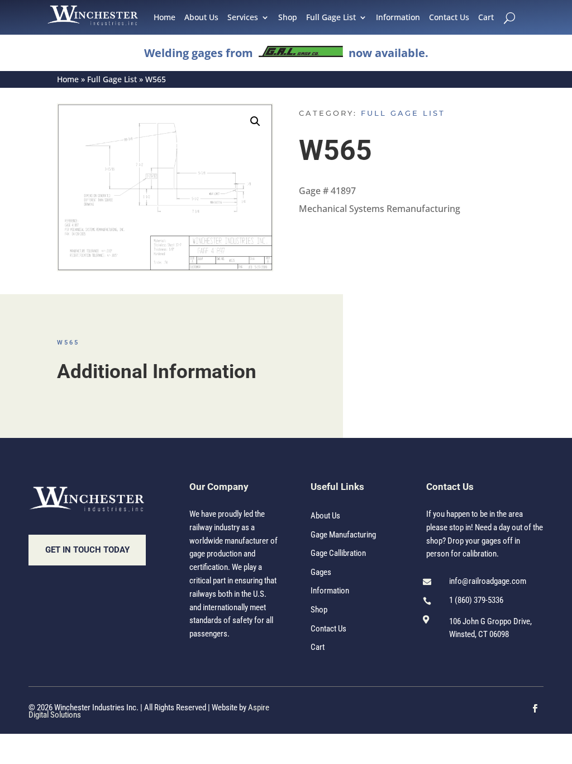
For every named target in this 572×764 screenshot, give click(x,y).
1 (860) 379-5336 (476, 600)
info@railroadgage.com (487, 581)
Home (164, 17)
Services (242, 17)
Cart (486, 17)
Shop (287, 17)
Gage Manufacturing (343, 535)
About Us (201, 17)
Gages (321, 572)
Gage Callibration (338, 553)
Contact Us (449, 17)
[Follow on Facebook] (535, 708)
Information (398, 17)
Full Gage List (331, 17)
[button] (255, 121)
